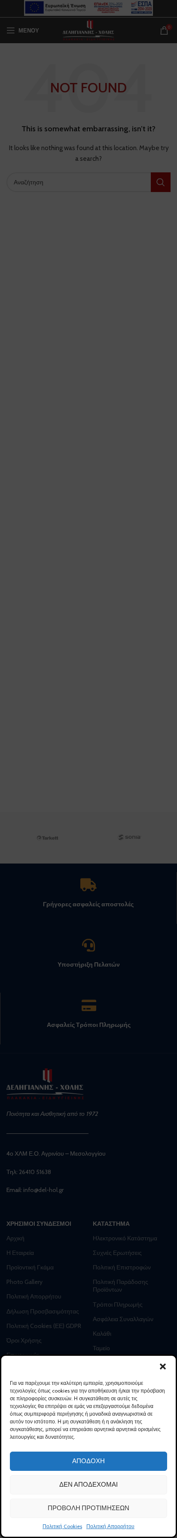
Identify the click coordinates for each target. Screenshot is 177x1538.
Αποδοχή (88, 1461)
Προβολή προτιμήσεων (88, 1508)
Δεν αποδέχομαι (88, 1484)
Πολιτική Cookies (62, 1526)
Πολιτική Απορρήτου (110, 1526)
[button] (163, 1366)
